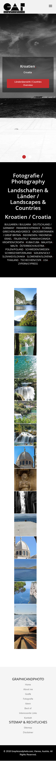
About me (28, 689)
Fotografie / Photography (28, 178)
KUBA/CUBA (32, 242)
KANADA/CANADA (40, 238)
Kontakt (28, 718)
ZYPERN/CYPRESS (28, 263)
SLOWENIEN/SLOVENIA (39, 256)
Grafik (28, 694)
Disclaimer (28, 732)
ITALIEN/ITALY (21, 238)
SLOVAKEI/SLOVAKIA (13, 256)
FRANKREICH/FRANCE (28, 228)
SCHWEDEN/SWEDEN (37, 249)
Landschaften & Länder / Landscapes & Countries (28, 199)
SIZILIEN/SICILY (42, 253)
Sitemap (28, 727)
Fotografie (28, 699)
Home (28, 684)
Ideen (28, 703)
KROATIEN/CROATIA (13, 242)
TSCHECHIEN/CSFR (30, 260)
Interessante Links (28, 713)
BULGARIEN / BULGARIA (17, 224)
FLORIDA (47, 228)
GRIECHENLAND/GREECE (16, 231)
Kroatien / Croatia (28, 216)
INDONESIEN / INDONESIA (37, 235)
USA (45, 260)
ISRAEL (8, 238)
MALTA (14, 245)
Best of (28, 708)
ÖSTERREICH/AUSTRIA (32, 245)
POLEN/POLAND (14, 249)
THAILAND (13, 260)
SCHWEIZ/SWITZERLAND (18, 253)
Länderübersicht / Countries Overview (28, 83)
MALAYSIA (46, 242)
